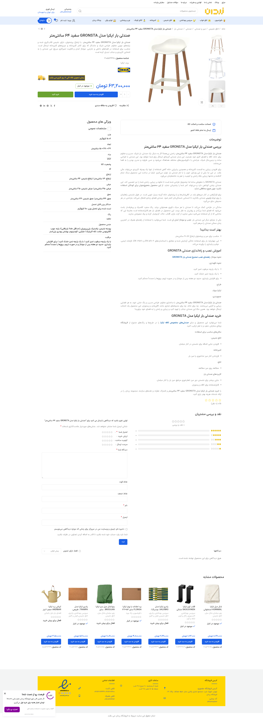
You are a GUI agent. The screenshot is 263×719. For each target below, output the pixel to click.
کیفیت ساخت (121, 440)
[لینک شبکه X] (51, 106)
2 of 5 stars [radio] (109, 432)
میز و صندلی (200, 29)
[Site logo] (214, 10)
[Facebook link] (54, 106)
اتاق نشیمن (213, 29)
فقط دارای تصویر (70, 551)
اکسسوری (191, 616)
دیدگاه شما (121, 449)
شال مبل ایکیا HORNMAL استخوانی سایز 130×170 (213, 609)
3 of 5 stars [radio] (107, 432)
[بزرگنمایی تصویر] (201, 102)
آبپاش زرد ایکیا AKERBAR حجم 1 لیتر (52, 608)
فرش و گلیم (153, 616)
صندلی (188, 29)
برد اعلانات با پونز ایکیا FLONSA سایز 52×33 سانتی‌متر (131, 609)
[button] (212, 642)
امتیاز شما (121, 432)
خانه (223, 29)
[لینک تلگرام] (41, 106)
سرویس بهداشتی (188, 613)
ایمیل (124, 517)
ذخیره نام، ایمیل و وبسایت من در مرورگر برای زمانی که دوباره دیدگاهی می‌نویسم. (89, 529)
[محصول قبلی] (44, 29)
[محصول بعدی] (39, 29)
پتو (221, 613)
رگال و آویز (183, 616)
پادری (151, 613)
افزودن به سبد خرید (96, 94)
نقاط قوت (123, 482)
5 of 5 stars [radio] (103, 432)
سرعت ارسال (121, 444)
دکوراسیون (137, 613)
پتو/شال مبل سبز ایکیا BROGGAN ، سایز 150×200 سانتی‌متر (105, 609)
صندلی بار (178, 29)
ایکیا (122, 63)
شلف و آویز (191, 618)
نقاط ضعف (122, 493)
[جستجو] (80, 11)
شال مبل (208, 613)
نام (125, 505)
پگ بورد (129, 613)
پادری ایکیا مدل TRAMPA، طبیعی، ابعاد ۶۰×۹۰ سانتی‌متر (78, 609)
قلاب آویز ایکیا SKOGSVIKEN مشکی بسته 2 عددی (186, 609)
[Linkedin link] (44, 106)
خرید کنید (55, 94)
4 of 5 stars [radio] (105, 432)
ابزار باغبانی (48, 613)
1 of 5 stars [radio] (111, 432)
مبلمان (216, 613)
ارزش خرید (122, 436)
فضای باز (57, 613)
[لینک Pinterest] (47, 106)
